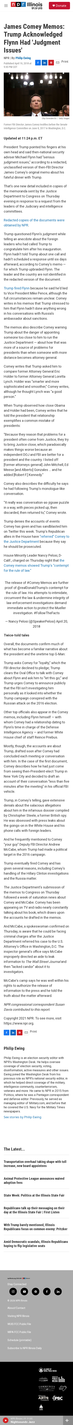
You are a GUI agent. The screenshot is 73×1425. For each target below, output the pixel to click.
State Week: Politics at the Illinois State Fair (34, 1195)
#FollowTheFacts (47, 613)
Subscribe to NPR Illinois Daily (24, 1348)
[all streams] (68, 1420)
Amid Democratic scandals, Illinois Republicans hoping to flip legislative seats (36, 1244)
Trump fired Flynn (17, 288)
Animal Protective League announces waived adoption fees (34, 1181)
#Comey (33, 583)
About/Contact (16, 1308)
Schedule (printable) (19, 1340)
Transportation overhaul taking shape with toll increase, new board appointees (35, 1164)
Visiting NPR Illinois (18, 1316)
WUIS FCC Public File (19, 1324)
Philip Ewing (23, 58)
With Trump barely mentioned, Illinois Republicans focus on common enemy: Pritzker (35, 1227)
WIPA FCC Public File (19, 1332)
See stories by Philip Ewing (22, 1117)
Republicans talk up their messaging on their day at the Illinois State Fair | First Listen (34, 1210)
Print (64, 61)
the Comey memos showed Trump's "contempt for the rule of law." (36, 565)
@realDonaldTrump (31, 588)
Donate (61, 5)
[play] (5, 1420)
